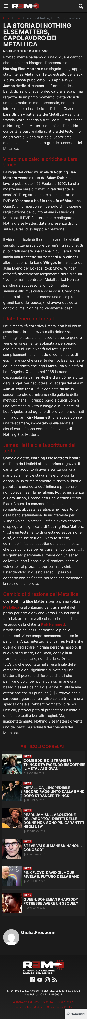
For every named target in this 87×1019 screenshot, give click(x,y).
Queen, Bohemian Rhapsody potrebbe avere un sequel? (50, 901)
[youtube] (39, 979)
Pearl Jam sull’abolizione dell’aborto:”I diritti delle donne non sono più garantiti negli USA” (53, 820)
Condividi (78, 1014)
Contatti (48, 1001)
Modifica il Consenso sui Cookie (53, 1007)
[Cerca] (81, 6)
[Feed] (54, 979)
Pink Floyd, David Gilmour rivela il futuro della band (51, 874)
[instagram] (47, 979)
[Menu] (6, 6)
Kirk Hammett (53, 624)
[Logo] (25, 6)
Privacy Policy (64, 1001)
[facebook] (32, 979)
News (18, 18)
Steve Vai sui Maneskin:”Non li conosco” (53, 848)
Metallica (11, 607)
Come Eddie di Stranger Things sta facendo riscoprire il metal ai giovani (54, 764)
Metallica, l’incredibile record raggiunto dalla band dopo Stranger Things (54, 792)
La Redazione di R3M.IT (27, 1001)
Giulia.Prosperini (16, 50)
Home (6, 18)
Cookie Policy (23, 1007)
